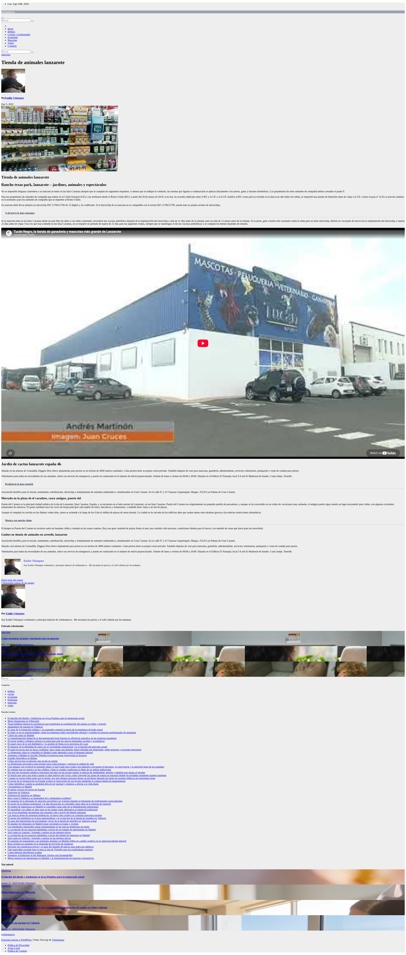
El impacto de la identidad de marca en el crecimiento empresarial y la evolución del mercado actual (57, 746)
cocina (11, 694)
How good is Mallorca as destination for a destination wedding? (39, 798)
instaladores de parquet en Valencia (25, 726)
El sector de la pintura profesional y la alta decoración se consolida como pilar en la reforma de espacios (59, 804)
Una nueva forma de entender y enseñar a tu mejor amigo (32, 653)
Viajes (11, 43)
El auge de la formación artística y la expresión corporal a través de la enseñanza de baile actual (55, 729)
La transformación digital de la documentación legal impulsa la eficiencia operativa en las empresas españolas (62, 738)
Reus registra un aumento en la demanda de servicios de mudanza (40, 844)
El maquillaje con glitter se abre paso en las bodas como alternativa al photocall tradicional (53, 809)
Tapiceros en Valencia (18, 792)
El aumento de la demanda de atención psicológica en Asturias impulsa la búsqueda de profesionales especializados (65, 801)
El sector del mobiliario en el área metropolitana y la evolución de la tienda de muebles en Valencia (57, 818)
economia (12, 697)
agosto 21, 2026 (9, 883)
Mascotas (12, 40)
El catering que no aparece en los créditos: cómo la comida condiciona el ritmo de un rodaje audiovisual (59, 769)
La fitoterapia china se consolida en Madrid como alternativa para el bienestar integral (50, 752)
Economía (13, 37)
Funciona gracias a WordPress (16, 940)
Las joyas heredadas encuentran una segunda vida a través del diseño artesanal (47, 812)
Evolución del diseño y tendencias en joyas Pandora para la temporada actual (46, 718)
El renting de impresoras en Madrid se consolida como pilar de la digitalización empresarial (53, 806)
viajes (10, 705)
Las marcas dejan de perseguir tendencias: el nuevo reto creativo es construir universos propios (55, 815)
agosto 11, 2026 (9, 929)
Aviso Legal (14, 948)
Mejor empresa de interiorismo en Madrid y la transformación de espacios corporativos (51, 858)
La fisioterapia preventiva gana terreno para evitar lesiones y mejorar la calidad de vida (51, 764)
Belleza (11, 31)
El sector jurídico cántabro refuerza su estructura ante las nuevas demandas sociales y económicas (56, 741)
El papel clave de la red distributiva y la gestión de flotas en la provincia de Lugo (48, 744)
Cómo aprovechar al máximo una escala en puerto (33, 761)
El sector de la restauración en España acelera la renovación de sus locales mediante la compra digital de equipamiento (66, 781)
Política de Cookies (17, 951)
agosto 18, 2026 (9, 913)
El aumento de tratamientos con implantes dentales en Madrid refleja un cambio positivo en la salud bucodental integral (67, 841)
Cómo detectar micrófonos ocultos (25, 852)
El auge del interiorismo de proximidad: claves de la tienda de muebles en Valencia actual (52, 821)
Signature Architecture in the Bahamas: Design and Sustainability (40, 855)
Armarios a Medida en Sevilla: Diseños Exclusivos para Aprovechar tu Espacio (47, 755)
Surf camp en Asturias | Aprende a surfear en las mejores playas (39, 832)
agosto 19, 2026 (9, 898)
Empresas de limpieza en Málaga (24, 795)
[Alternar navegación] (2, 18)
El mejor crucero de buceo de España (26, 789)
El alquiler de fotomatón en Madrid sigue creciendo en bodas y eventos (43, 824)
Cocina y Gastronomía (19, 34)
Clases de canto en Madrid (21, 735)
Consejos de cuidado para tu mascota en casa (25, 669)
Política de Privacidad (18, 945)
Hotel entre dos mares (12, 580)
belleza (11, 691)
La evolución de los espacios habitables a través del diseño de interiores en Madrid (49, 835)
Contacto (12, 46)
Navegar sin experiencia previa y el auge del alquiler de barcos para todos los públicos (51, 846)
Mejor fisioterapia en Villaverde (23, 721)
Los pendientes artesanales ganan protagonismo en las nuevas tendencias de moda (48, 826)
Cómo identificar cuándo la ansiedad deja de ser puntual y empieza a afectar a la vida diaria (53, 784)
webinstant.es (8, 11)
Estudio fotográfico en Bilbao (22, 758)
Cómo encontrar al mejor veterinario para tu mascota (30, 638)
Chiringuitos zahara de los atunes (17, 583)
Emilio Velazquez (14, 98)
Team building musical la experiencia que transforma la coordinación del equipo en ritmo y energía (57, 724)
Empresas (12, 699)
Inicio (10, 28)
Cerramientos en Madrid (20, 786)
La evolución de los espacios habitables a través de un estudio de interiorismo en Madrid (52, 829)
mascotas (5, 54)
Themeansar (58, 940)
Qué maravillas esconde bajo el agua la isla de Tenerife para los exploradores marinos (50, 849)
